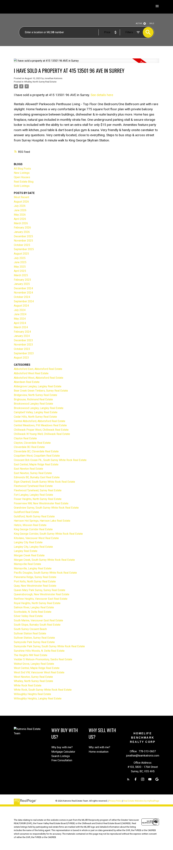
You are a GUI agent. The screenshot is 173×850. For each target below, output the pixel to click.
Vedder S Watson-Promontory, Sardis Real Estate (43, 659)
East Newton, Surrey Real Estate (33, 473)
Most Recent (21, 197)
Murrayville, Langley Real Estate (33, 568)
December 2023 (23, 340)
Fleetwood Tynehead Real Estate (33, 486)
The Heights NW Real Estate (30, 655)
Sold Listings (22, 185)
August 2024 (21, 305)
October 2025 (22, 245)
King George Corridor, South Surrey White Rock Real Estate (48, 533)
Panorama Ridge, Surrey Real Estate (35, 577)
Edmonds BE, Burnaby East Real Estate (37, 477)
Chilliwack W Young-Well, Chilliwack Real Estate (42, 434)
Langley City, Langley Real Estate (33, 546)
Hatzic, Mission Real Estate (30, 525)
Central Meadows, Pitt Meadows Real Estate (40, 425)
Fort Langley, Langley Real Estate (33, 494)
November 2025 (23, 240)
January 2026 (22, 232)
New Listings (22, 172)
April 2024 (20, 323)
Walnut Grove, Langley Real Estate (34, 663)
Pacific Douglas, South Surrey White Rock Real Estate (45, 572)
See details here (102, 95)
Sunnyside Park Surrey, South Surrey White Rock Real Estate (49, 646)
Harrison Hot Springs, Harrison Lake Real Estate (42, 520)
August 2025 (21, 253)
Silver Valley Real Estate (28, 616)
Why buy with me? (62, 747)
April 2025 (20, 270)
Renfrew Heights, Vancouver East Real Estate (40, 598)
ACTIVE (139, 23)
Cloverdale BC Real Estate (29, 447)
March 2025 (21, 275)
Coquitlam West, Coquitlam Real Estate (37, 455)
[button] (128, 779)
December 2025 (23, 236)
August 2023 (21, 357)
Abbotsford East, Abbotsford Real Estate (38, 369)
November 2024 (23, 292)
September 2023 (24, 353)
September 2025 (24, 249)
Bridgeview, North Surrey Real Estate (35, 395)
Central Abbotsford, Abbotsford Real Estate (39, 421)
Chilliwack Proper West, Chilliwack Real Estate (41, 429)
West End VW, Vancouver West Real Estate (39, 672)
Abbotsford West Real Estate (31, 373)
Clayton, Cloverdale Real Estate (32, 442)
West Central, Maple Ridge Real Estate (36, 668)
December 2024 (23, 288)
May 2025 (20, 266)
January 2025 (22, 284)
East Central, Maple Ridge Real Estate (36, 464)
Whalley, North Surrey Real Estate (40, 81)
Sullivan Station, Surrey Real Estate (34, 637)
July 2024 (20, 310)
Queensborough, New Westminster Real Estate (41, 594)
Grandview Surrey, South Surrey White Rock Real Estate (46, 507)
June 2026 (20, 210)
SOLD (152, 23)
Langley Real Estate (25, 551)
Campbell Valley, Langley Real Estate (35, 412)
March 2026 (21, 223)
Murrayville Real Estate (27, 564)
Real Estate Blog (23, 181)
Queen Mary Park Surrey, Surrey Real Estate (39, 590)
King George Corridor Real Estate (33, 529)
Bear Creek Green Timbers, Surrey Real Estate (41, 390)
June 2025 (20, 262)
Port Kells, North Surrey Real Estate (35, 581)
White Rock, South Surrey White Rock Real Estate (43, 689)
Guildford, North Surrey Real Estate (34, 516)
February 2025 (22, 279)
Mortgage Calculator (63, 751)
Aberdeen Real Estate (27, 382)
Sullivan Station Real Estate (30, 633)
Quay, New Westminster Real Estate (35, 585)
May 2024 (20, 318)
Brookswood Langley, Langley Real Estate (38, 408)
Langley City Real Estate (28, 542)
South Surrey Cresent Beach (30, 629)
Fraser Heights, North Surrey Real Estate (37, 499)
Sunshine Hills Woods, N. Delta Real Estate (39, 650)
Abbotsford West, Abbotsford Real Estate (38, 377)
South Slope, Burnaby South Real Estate (37, 624)
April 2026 (20, 219)
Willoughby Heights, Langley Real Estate (37, 698)
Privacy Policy (115, 801)
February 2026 (22, 227)
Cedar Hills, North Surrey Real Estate (35, 416)
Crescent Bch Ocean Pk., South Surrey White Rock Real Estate (50, 460)
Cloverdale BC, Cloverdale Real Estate (36, 451)
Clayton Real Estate (25, 438)
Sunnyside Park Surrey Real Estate (34, 642)
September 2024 (24, 301)
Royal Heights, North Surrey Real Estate (37, 603)
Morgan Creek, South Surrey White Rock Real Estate (44, 559)
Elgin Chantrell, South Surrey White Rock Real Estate (44, 481)
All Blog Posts (22, 168)
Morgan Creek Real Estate (29, 555)
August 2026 (21, 201)
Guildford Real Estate (26, 512)
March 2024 (21, 327)
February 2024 (22, 331)
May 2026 (20, 214)
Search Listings (60, 756)
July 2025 (20, 258)
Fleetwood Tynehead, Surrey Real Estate (37, 490)
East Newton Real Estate (28, 468)
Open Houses (22, 177)
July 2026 (20, 205)
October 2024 (22, 297)
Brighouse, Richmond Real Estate (33, 399)
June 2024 (20, 314)
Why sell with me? (99, 747)
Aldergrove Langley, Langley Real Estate (37, 386)
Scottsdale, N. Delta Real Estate (32, 611)
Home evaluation (98, 751)
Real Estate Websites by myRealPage (141, 801)
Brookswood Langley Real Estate (33, 403)
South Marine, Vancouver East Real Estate (38, 620)
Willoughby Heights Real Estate (32, 694)
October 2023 (22, 349)
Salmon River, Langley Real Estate (34, 607)
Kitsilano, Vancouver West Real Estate (36, 538)
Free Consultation (61, 760)
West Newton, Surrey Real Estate (33, 676)
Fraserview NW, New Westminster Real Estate (41, 503)
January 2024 (22, 336)
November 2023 (23, 344)
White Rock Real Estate (27, 685)
